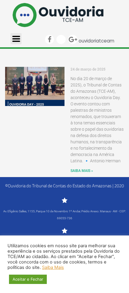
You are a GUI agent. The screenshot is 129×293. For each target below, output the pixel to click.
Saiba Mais (53, 267)
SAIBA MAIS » (81, 171)
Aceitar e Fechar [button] (28, 279)
